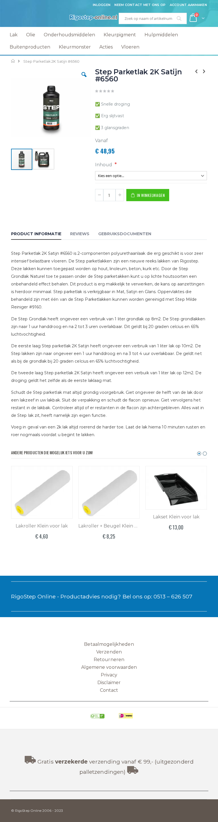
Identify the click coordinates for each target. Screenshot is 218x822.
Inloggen (101, 5)
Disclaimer (109, 682)
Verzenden (109, 652)
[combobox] (153, 18)
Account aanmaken (188, 5)
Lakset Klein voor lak (176, 517)
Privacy (109, 675)
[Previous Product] (196, 71)
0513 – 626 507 (173, 596)
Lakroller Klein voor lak (42, 526)
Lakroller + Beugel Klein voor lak (109, 526)
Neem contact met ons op (139, 5)
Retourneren (109, 659)
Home (13, 61)
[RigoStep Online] (60, 18)
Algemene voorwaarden (109, 667)
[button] (84, 79)
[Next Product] (204, 71)
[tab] (40, 235)
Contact (109, 690)
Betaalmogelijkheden (109, 644)
